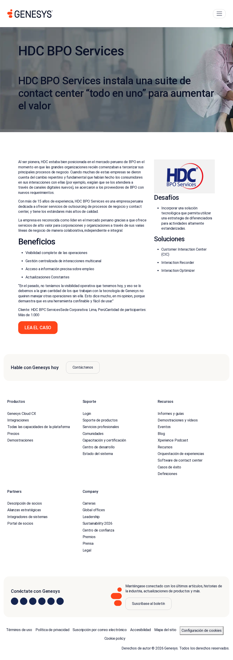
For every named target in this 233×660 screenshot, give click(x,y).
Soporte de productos (100, 420)
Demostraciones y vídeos (178, 420)
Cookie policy (114, 638)
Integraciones (18, 420)
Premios (89, 537)
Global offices (94, 510)
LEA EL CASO (38, 327)
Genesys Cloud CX (21, 413)
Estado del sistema (98, 454)
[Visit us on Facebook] (42, 601)
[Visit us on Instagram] (23, 601)
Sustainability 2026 (97, 523)
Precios (13, 433)
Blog (161, 433)
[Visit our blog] (60, 601)
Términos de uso (19, 630)
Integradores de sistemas (27, 517)
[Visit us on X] (32, 601)
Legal (87, 550)
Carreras (89, 503)
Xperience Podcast (173, 440)
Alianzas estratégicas (24, 510)
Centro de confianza (98, 530)
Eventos (164, 427)
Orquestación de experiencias (181, 454)
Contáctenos (83, 367)
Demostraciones (20, 440)
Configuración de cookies (202, 630)
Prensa (88, 543)
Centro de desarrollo (99, 447)
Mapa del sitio (165, 630)
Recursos (165, 447)
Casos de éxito (169, 467)
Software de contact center (180, 460)
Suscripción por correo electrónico (100, 630)
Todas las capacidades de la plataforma (38, 427)
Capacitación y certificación (104, 440)
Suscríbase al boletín (148, 603)
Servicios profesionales (101, 427)
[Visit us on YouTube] (51, 601)
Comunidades (93, 433)
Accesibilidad (140, 630)
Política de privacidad (52, 630)
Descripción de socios (24, 503)
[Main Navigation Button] (219, 13)
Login (87, 413)
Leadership (91, 517)
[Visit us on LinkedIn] (14, 601)
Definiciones (167, 474)
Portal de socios (20, 523)
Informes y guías (171, 413)
